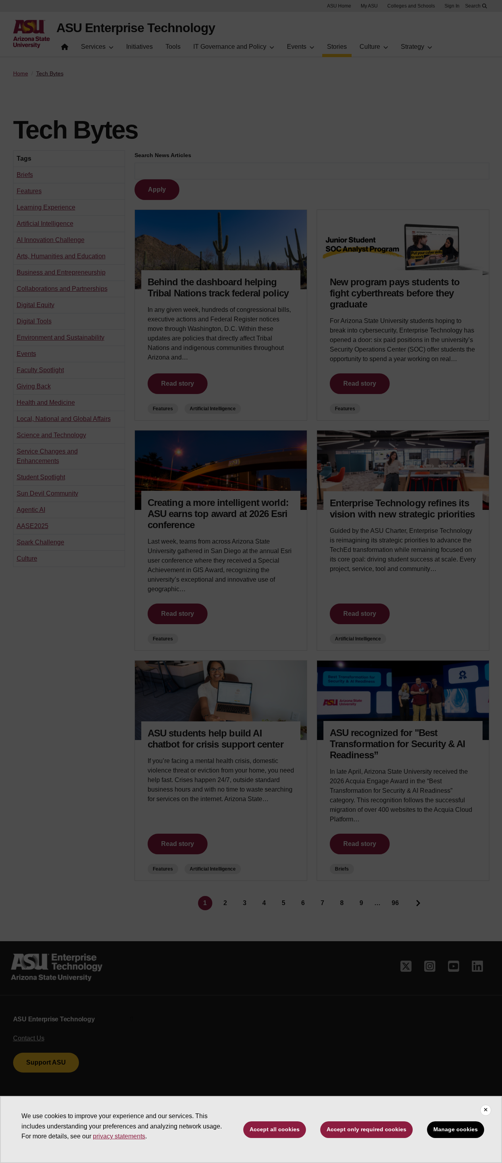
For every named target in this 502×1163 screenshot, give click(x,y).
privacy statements (119, 1136)
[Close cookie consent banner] (485, 1110)
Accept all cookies (275, 1129)
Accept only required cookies (366, 1129)
